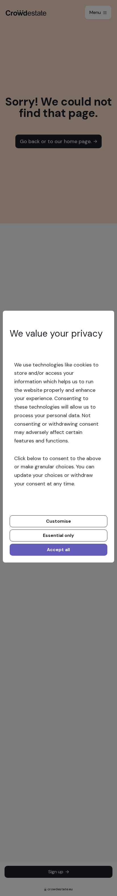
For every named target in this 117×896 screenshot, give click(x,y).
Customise (58, 521)
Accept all (58, 550)
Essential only (58, 535)
